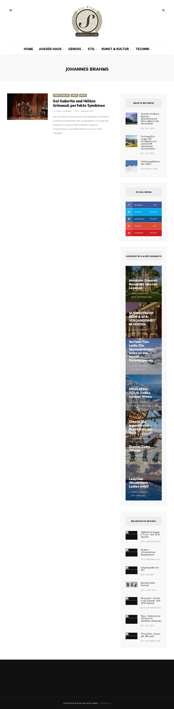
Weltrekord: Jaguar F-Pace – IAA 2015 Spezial (150, 534)
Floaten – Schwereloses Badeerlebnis (148, 552)
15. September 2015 (151, 542)
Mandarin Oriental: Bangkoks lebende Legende (143, 284)
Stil (91, 49)
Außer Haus (50, 49)
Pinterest (145, 233)
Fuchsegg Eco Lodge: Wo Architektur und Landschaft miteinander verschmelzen (148, 142)
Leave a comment (64, 111)
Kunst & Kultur (115, 49)
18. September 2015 (151, 608)
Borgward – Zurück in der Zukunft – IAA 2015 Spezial (150, 600)
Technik (142, 49)
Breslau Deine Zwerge (139, 448)
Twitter (145, 212)
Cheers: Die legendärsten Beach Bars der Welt (140, 427)
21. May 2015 (148, 575)
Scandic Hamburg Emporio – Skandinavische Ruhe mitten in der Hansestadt (150, 118)
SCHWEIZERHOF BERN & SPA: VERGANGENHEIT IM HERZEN (142, 318)
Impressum (105, 703)
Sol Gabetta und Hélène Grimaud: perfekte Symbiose (79, 103)
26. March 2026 (150, 169)
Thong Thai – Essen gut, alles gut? (150, 635)
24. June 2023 (149, 590)
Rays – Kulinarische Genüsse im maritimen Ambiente (151, 618)
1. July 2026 (148, 153)
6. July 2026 (148, 128)
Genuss (74, 49)
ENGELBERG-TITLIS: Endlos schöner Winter (140, 393)
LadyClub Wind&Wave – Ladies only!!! (139, 482)
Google (145, 226)
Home (28, 49)
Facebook (145, 205)
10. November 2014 (151, 559)
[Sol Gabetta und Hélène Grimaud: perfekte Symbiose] (27, 106)
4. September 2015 (151, 641)
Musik (83, 95)
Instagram (145, 219)
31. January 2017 (85, 111)
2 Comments (137, 456)
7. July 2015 (148, 626)
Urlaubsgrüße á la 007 (150, 568)
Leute (74, 95)
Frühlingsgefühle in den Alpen (150, 162)
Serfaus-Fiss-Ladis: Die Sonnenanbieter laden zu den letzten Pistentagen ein (141, 351)
